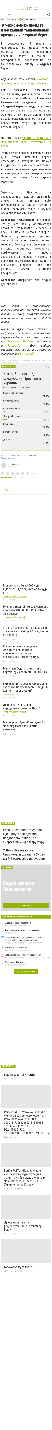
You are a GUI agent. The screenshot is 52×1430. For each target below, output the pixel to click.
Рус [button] (9, 14)
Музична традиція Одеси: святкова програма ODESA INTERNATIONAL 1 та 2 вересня (25, 610)
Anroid (28, 353)
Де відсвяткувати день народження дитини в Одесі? (21, 706)
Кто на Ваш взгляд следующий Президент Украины (22, 378)
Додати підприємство (26, 972)
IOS (19, 353)
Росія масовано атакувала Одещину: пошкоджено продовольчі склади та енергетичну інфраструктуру (21, 652)
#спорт (4, 456)
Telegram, (14, 341)
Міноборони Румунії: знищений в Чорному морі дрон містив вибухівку (24, 726)
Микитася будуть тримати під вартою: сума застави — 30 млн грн (25, 670)
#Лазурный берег (8, 458)
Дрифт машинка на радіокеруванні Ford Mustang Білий (23, 1226)
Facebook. (13, 345)
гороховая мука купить (19, 1267)
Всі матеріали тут (26, 905)
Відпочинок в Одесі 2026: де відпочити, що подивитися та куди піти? (25, 589)
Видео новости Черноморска (18, 886)
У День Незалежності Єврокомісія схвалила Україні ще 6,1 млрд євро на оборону (25, 631)
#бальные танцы (15, 456)
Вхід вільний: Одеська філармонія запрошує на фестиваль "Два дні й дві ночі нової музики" (25, 687)
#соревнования (29, 456)
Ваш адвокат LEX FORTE (19, 1074)
